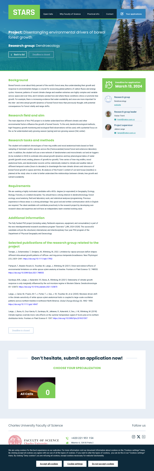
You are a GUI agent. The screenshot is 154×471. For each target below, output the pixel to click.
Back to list (19, 54)
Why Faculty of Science (70, 14)
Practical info (93, 14)
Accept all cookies (49, 464)
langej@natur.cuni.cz (126, 133)
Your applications (133, 14)
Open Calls (48, 14)
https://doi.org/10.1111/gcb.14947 (23, 304)
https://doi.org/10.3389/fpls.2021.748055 (26, 273)
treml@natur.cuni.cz (126, 119)
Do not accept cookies (103, 464)
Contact (109, 14)
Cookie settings (75, 464)
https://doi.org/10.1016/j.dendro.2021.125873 (38, 287)
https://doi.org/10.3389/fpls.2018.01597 (70, 318)
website (117, 105)
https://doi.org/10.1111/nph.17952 (37, 259)
